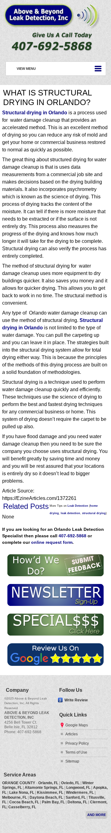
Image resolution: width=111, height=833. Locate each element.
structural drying (94, 513)
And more (96, 815)
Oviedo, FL (70, 783)
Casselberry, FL (22, 807)
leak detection (70, 513)
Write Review (76, 700)
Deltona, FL (77, 802)
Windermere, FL (80, 792)
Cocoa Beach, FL (24, 802)
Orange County (18, 783)
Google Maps (76, 725)
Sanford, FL (76, 797)
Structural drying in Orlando (34, 112)
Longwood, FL (78, 787)
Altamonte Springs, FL (44, 787)
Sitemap (72, 761)
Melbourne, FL (14, 797)
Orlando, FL (48, 783)
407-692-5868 (72, 535)
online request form (51, 542)
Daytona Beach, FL (46, 797)
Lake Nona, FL (21, 792)
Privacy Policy (77, 743)
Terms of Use (76, 752)
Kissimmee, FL (50, 792)
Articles (71, 734)
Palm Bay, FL (53, 802)
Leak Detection (78, 505)
